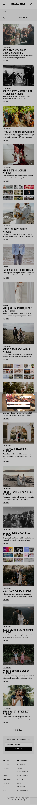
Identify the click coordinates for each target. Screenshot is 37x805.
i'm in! (18, 408)
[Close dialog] (34, 394)
